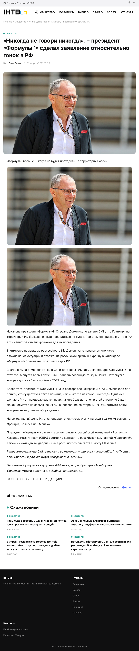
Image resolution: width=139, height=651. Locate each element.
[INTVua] (15, 12)
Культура (127, 12)
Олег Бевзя (15, 63)
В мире (97, 12)
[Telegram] (134, 3)
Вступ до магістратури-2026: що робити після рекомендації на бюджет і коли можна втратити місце (101, 545)
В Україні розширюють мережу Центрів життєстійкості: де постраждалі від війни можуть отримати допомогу (33, 545)
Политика (66, 12)
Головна (7, 21)
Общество (47, 12)
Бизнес (83, 12)
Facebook (8, 635)
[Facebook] (129, 3)
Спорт (111, 12)
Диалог (127, 487)
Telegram (20, 635)
